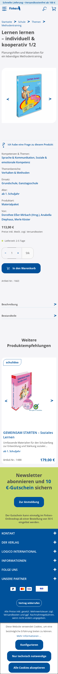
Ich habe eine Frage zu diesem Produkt (30, 144)
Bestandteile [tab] (9, 315)
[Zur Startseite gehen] (17, 8)
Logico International (19, 551)
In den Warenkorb (24, 268)
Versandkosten (12, 614)
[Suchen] (44, 9)
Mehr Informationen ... (29, 635)
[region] (29, 103)
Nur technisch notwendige (29, 656)
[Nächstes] (50, 98)
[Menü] (5, 9)
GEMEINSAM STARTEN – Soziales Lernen (28, 434)
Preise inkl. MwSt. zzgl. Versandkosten (22, 231)
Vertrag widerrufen (29, 603)
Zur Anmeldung (29, 502)
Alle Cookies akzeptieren (29, 667)
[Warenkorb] (53, 9)
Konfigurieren (29, 645)
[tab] (29, 304)
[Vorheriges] (7, 98)
